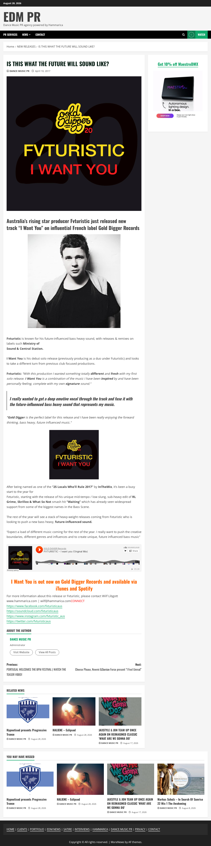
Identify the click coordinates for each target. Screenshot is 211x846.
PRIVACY (140, 829)
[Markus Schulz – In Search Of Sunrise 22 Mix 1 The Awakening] (180, 779)
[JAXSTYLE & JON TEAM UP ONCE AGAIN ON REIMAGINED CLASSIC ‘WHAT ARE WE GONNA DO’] (120, 711)
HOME (10, 829)
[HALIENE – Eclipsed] (74, 711)
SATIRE (67, 829)
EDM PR (22, 16)
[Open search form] (183, 34)
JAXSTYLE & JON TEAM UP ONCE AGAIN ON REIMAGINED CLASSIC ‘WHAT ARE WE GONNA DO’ (118, 734)
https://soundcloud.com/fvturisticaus (32, 611)
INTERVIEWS (82, 829)
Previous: (36, 669)
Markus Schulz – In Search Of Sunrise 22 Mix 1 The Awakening (180, 801)
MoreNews (117, 842)
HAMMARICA (100, 829)
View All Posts (47, 652)
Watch (201, 35)
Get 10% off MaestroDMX (178, 64)
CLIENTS (22, 829)
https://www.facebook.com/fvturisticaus (34, 606)
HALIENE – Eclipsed (64, 730)
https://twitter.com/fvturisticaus (29, 621)
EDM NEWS (54, 829)
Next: (108, 667)
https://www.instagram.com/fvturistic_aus (36, 616)
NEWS (25, 35)
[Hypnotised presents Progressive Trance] (28, 711)
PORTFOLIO (37, 829)
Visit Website (21, 652)
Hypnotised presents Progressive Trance (26, 732)
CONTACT (40, 35)
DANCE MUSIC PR (19, 71)
